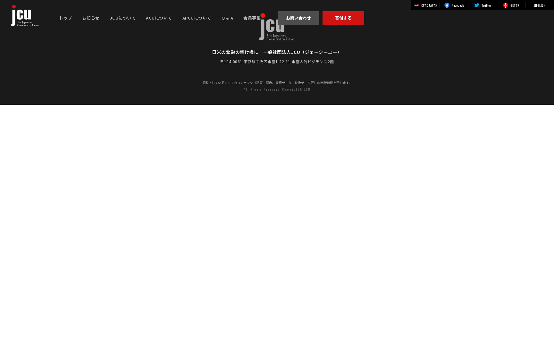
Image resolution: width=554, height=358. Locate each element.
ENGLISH (540, 5)
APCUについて (196, 18)
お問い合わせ (298, 18)
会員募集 (252, 18)
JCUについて (123, 18)
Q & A (227, 18)
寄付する (343, 18)
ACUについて (159, 18)
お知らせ (91, 18)
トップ (65, 18)
